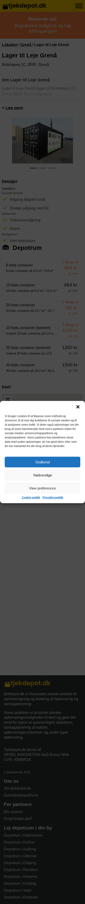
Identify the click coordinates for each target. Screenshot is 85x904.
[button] (78, 407)
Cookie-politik (31, 497)
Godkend (42, 462)
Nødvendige (42, 475)
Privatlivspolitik (52, 497)
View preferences (42, 488)
